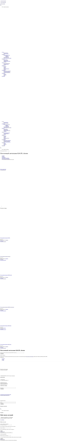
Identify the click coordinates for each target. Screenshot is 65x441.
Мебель (3, 65)
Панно (5, 134)
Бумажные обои (6, 64)
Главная (3, 155)
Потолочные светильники (6, 158)
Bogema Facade (6, 53)
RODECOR (7, 56)
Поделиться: (2, 357)
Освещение (3, 70)
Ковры (5, 69)
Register (2, 438)
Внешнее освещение (7, 71)
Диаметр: (35, 356)
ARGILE (5, 131)
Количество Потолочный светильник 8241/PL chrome (8, 352)
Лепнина (3, 54)
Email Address (2, 432)
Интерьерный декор (7, 55)
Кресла (5, 67)
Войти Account (2, 439)
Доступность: (17, 356)
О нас (3, 52)
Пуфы (5, 137)
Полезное (3, 73)
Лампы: (43, 356)
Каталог (3, 156)
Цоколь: (39, 356)
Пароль (1, 435)
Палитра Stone (6, 60)
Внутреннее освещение (7, 140)
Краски (3, 128)
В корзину (1, 240)
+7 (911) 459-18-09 (3, 2)
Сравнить (6, 258)
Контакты (3, 76)
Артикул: (1, 356)
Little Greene (5, 59)
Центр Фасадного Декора (7, 58)
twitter (3, 359)
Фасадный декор (6, 57)
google (3, 360)
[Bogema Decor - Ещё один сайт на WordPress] (32, 50)
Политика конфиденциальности (4, 395)
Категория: (24, 356)
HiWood (7, 125)
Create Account (2, 431)
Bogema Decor (6, 122)
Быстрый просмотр (3, 241)
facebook (3, 358)
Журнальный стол (6, 68)
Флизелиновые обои (7, 63)
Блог (4, 75)
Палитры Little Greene (7, 61)
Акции (5, 143)
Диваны (5, 66)
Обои (3, 62)
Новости (5, 74)
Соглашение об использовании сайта (5, 394)
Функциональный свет (7, 72)
